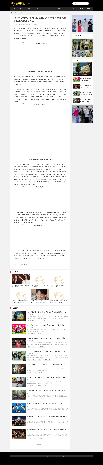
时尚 (59, 8)
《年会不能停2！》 (31, 385)
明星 (29, 8)
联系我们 (55, 456)
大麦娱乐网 (18, 3)
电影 (36, 8)
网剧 (81, 8)
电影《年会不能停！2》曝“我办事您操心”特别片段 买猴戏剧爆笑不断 (47, 325)
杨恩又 (41, 425)
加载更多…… (40, 444)
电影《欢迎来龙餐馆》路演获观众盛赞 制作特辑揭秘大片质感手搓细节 (47, 312)
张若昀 (39, 333)
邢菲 (39, 411)
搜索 (88, 3)
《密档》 (29, 372)
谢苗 (36, 425)
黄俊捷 (44, 411)
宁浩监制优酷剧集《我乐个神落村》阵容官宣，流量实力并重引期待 (47, 403)
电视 (44, 8)
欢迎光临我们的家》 (39, 398)
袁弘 (35, 372)
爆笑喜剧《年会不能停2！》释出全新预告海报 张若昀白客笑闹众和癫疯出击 (47, 377)
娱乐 (21, 8)
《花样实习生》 (25, 264)
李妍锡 (40, 372)
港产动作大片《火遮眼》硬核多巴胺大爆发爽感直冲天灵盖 (47, 417)
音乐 (66, 8)
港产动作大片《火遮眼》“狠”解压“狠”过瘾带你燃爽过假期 (46, 430)
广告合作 (63, 456)
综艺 (51, 8)
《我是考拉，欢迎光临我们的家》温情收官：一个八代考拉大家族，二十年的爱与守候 (47, 390)
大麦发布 (89, 8)
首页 (14, 8)
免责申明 (47, 456)
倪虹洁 (34, 359)
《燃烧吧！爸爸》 (47, 359)
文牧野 (39, 320)
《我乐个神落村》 (31, 411)
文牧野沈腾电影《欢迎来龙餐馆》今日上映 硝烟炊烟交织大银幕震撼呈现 (47, 338)
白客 (45, 333)
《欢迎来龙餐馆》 (31, 320)
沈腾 (44, 320)
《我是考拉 (30, 398)
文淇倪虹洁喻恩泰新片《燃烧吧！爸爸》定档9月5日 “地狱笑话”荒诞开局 (47, 351)
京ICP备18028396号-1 (63, 461)
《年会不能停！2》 (31, 333)
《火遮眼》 (30, 425)
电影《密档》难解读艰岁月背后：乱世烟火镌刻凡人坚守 (46, 364)
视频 (74, 8)
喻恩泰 (40, 359)
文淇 (29, 359)
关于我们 (40, 456)
